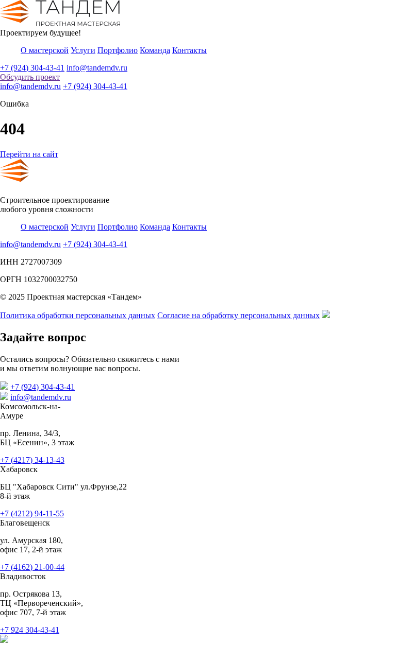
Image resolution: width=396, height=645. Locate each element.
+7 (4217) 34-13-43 (32, 460)
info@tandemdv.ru (97, 67)
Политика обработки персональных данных (77, 315)
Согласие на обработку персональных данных (238, 315)
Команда (155, 50)
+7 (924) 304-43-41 (32, 67)
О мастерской (45, 50)
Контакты (189, 50)
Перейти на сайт (29, 154)
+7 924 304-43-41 (29, 629)
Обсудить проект (30, 77)
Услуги (83, 50)
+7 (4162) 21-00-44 (32, 567)
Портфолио (117, 50)
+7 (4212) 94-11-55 (32, 513)
